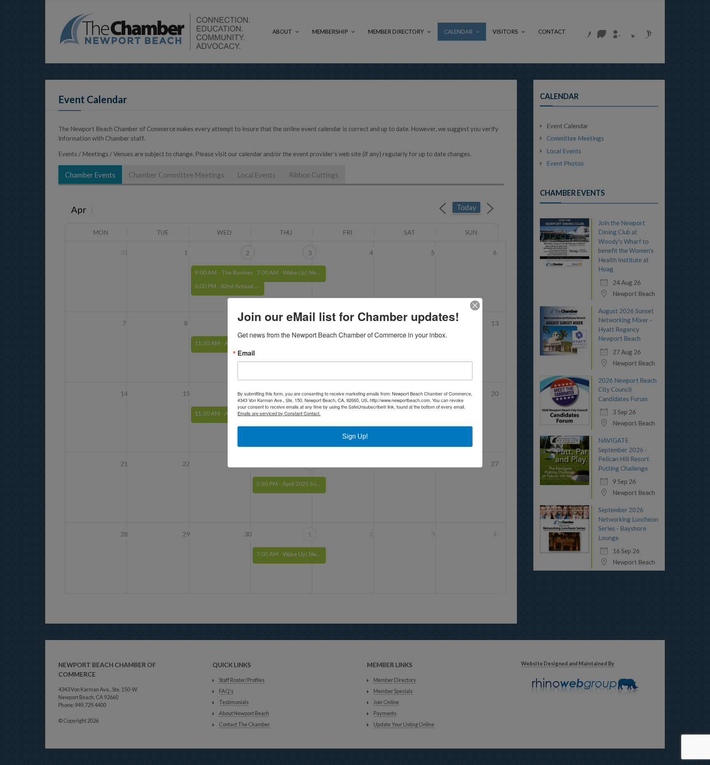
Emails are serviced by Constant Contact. (278, 413)
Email (246, 353)
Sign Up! (355, 436)
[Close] (475, 305)
